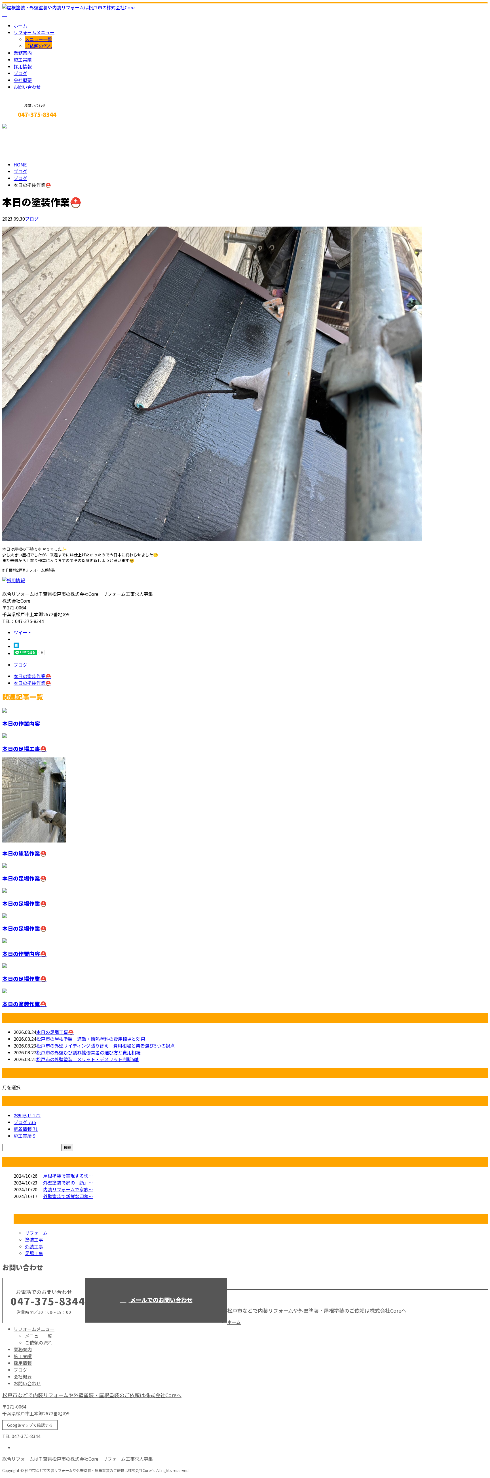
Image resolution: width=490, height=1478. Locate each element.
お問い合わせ (27, 86)
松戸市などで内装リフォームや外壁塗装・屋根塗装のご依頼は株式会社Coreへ (316, 1310)
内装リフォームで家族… (68, 1189)
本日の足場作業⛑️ (24, 878)
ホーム (20, 25)
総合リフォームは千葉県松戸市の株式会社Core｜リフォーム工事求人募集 (77, 1458)
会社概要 (23, 80)
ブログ (20, 73)
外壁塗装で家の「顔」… (68, 1182)
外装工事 (34, 1246)
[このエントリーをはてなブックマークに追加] (16, 646)
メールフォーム (22, 126)
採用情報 (23, 66)
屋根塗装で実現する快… (68, 1175)
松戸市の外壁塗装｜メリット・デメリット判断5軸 (87, 1059)
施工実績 (23, 59)
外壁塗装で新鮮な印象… (68, 1196)
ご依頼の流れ (38, 46)
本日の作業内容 (21, 723)
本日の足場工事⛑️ (24, 748)
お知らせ (27, 1115)
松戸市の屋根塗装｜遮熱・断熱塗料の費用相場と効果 (90, 1038)
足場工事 (34, 1253)
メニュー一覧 (38, 39)
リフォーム (36, 1232)
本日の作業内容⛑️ (24, 953)
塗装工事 (34, 1239)
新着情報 (26, 1129)
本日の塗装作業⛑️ (24, 853)
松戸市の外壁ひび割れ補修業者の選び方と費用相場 (88, 1052)
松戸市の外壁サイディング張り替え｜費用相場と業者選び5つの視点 (105, 1045)
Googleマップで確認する (30, 1425)
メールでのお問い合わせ (161, 1300)
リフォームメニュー (34, 32)
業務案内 (23, 52)
